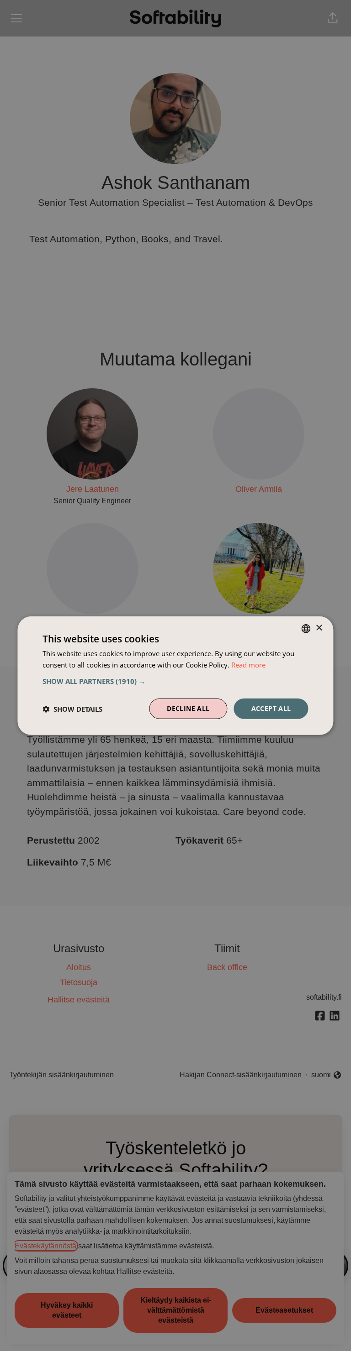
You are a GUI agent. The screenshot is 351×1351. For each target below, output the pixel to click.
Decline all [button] (188, 708)
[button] (175, 681)
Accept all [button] (271, 708)
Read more (248, 664)
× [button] (318, 628)
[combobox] (306, 628)
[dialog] (175, 675)
